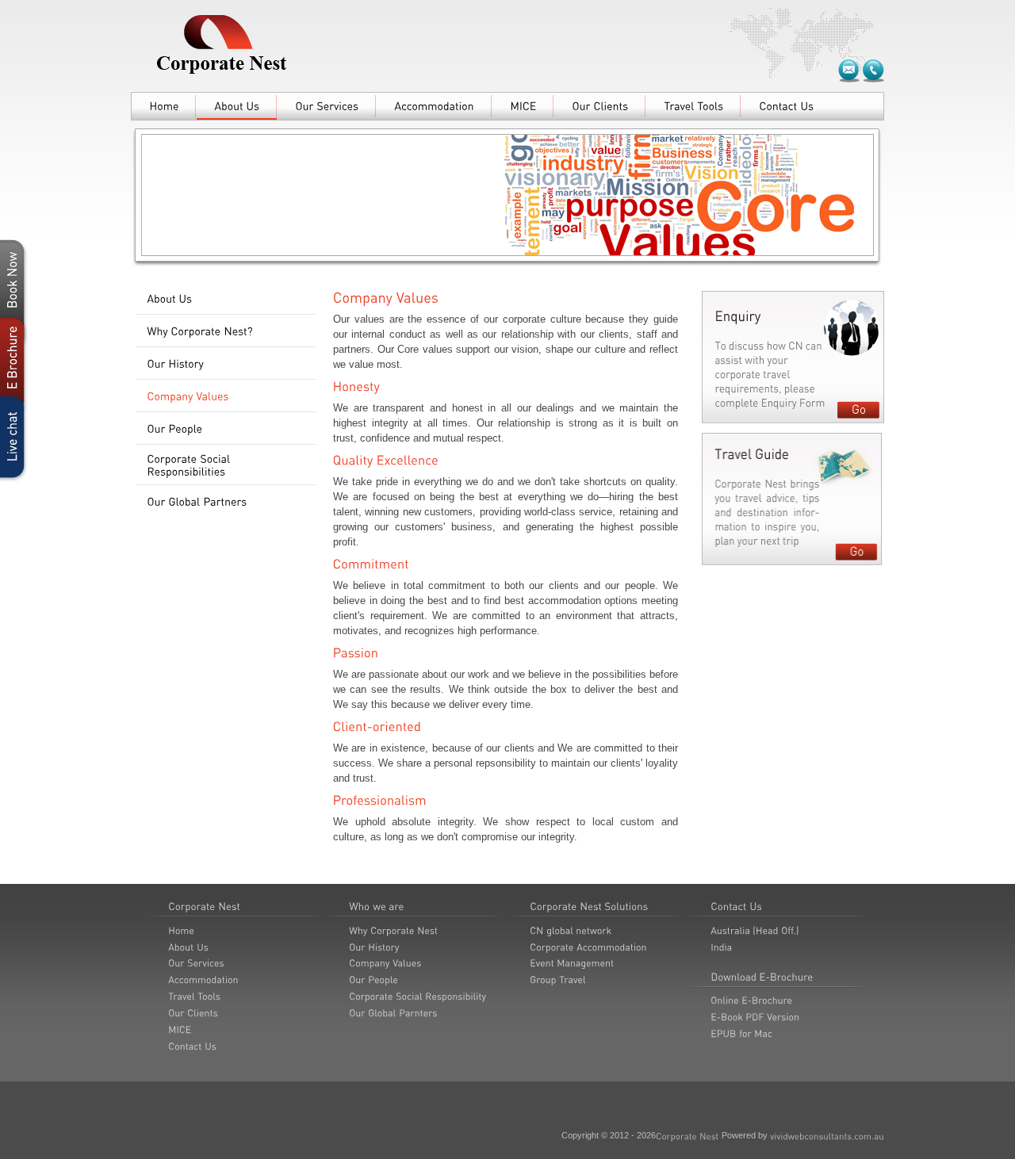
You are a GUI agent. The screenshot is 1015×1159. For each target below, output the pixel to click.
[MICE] (522, 106)
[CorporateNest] (687, 1135)
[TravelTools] (693, 106)
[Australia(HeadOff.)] (754, 929)
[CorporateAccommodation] (588, 946)
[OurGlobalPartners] (226, 502)
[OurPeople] (226, 429)
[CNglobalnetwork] (570, 929)
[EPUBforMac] (741, 1033)
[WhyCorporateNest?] (226, 331)
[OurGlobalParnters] (393, 1012)
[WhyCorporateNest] (393, 929)
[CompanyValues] (226, 396)
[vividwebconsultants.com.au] (827, 1135)
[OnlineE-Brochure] (751, 1000)
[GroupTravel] (558, 979)
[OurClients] (599, 106)
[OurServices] (327, 106)
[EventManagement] (572, 963)
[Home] (164, 106)
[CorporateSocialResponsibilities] (226, 465)
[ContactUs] (786, 106)
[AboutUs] (237, 106)
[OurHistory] (226, 364)
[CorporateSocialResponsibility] (417, 995)
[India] (721, 946)
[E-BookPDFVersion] (754, 1016)
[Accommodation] (434, 106)
